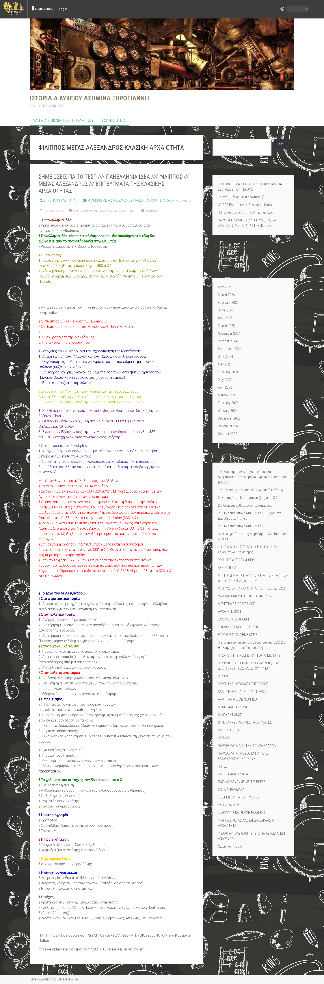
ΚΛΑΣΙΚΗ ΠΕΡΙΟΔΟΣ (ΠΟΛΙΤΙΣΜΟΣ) (242, 692)
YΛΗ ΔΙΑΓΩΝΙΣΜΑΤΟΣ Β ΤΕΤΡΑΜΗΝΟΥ (63, 120)
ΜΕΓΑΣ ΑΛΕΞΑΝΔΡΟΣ (233, 707)
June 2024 (225, 356)
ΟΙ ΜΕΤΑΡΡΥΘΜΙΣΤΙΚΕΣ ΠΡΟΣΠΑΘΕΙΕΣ (245, 722)
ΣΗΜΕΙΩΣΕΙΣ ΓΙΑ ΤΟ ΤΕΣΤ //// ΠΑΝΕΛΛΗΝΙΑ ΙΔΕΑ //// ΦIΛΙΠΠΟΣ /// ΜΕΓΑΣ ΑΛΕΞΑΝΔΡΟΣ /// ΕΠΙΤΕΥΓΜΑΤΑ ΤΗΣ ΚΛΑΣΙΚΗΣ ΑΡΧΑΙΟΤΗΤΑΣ (114, 183)
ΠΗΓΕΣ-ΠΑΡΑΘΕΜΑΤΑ (233, 774)
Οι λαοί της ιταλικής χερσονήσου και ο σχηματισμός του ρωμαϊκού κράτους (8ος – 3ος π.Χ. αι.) (252, 477)
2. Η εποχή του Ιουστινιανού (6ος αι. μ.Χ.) (247, 498)
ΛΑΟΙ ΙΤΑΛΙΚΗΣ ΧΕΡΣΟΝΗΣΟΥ (238, 699)
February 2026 (228, 302)
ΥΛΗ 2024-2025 (229, 805)
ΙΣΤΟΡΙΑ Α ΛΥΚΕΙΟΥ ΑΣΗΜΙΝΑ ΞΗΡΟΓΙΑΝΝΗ (89, 98)
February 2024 (228, 372)
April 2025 (225, 318)
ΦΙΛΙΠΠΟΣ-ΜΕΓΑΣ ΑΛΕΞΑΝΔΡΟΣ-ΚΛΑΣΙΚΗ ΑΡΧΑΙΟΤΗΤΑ (126, 200)
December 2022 (229, 418)
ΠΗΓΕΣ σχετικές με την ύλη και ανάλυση (246, 212)
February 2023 (228, 403)
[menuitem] (13, 9)
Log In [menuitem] (63, 9)
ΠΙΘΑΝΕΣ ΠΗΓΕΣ (113, 120)
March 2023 (226, 395)
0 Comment (151, 210)
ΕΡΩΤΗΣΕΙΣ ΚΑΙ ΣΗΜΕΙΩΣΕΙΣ (237, 635)
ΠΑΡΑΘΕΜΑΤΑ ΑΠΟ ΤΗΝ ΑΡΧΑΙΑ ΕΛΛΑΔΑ (247, 746)
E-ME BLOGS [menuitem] (44, 9)
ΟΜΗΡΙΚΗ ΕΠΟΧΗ (229, 730)
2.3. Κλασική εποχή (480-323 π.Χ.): (242, 526)
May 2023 (225, 380)
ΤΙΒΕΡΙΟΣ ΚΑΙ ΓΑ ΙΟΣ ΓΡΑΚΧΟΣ (238, 797)
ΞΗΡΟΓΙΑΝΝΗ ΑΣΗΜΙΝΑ (60, 200)
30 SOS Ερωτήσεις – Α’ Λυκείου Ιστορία (246, 205)
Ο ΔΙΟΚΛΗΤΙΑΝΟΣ (230, 715)
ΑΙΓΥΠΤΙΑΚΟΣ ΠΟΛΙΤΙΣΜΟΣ (236, 604)
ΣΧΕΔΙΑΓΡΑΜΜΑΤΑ (231, 789)
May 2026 (225, 287)
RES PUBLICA (227, 568)
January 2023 (227, 411)
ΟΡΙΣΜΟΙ (224, 738)
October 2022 (227, 434)
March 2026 (226, 295)
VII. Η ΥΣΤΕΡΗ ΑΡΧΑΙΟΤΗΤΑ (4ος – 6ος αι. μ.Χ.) (251, 588)
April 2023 (225, 387)
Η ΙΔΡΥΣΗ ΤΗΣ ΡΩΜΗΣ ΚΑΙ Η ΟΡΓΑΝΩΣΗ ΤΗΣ (249, 655)
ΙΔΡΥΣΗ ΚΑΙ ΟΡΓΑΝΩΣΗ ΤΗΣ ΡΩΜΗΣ (243, 684)
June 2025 (225, 310)
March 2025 (226, 326)
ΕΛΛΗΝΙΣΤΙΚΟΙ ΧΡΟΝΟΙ (233, 619)
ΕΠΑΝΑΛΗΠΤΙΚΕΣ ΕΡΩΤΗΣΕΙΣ (238, 627)
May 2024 (225, 364)
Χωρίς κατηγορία (178, 200)
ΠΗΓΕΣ (222, 766)
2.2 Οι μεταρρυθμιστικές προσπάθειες (245, 505)
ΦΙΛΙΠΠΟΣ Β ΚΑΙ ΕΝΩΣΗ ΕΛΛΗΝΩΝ (241, 813)
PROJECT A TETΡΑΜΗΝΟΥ (236, 560)
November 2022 (229, 426)
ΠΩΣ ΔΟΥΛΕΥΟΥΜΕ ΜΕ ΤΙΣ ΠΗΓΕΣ (241, 782)
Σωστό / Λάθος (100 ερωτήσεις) (241, 197)
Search (217, 137)
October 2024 (227, 341)
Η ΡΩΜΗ (223, 676)
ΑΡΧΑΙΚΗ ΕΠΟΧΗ (229, 611)
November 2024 (229, 333)
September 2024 (230, 349)
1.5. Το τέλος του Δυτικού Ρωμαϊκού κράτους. (251, 490)
